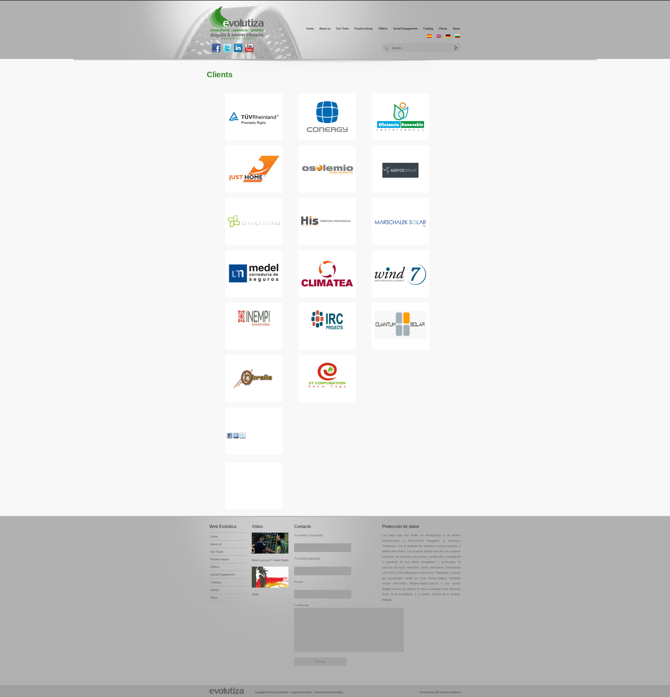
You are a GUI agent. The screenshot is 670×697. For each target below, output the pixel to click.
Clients (443, 28)
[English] (438, 36)
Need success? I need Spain (270, 560)
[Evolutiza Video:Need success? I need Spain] (270, 543)
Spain (255, 594)
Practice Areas (363, 28)
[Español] (429, 36)
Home (310, 28)
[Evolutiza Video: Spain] (270, 577)
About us (325, 28)
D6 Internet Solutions (448, 692)
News (456, 28)
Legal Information (301, 692)
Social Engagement (405, 28)
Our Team (342, 28)
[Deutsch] (448, 36)
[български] (457, 36)
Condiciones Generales (328, 692)
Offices (383, 28)
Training (428, 28)
